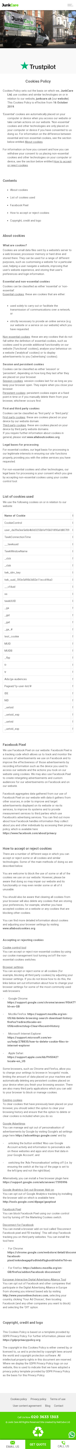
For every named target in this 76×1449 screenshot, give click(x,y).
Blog (47, 1405)
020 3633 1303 (44, 1417)
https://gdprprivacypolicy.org (21, 1340)
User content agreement (27, 1405)
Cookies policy (19, 1399)
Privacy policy (38, 1399)
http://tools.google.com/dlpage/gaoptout (29, 1201)
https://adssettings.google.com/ (36, 1135)
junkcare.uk (43, 98)
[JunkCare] (9, 5)
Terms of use (57, 1399)
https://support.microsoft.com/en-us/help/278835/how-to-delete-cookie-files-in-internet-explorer (38, 1041)
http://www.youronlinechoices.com (25, 1295)
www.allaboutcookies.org (43, 437)
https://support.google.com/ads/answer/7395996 (35, 1182)
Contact (58, 1405)
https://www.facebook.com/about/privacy (29, 833)
